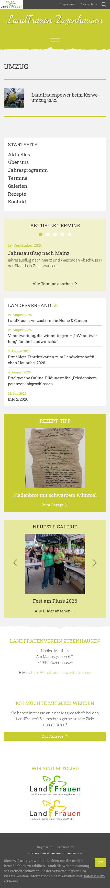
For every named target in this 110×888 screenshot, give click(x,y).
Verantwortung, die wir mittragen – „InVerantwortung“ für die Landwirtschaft (53, 338)
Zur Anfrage (53, 736)
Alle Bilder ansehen (53, 610)
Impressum (68, 4)
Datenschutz (88, 4)
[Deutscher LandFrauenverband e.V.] (55, 809)
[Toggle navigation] (55, 39)
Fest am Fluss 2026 (55, 601)
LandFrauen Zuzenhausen (55, 19)
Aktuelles (19, 155)
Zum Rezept (53, 504)
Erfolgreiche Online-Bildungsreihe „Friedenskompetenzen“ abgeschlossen (53, 380)
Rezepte (17, 194)
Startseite (22, 145)
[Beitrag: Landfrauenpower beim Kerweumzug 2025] (14, 98)
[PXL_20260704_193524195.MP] (55, 564)
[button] (15, 564)
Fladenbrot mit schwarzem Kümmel (55, 495)
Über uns (18, 162)
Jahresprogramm (28, 170)
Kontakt (17, 202)
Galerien (17, 186)
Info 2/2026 (18, 399)
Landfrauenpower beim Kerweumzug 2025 (65, 97)
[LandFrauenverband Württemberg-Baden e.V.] (55, 785)
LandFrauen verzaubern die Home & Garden (47, 320)
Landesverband (29, 305)
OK (100, 862)
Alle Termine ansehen (53, 283)
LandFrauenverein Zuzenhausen (60, 853)
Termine (17, 178)
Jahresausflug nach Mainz (39, 253)
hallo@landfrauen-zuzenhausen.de (61, 672)
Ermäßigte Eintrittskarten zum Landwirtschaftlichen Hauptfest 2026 (52, 359)
